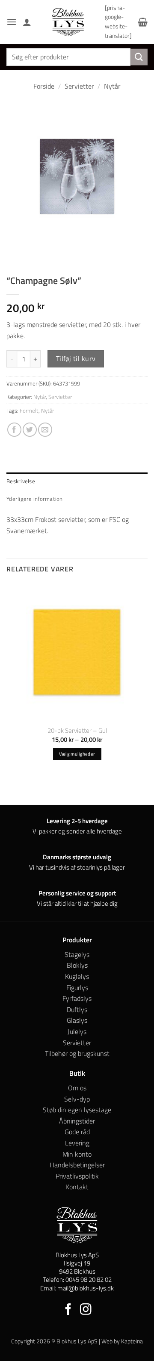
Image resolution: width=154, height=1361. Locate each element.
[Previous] (14, 255)
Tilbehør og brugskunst (77, 1053)
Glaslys (77, 1020)
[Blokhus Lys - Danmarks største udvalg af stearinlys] (68, 22)
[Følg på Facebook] (68, 1310)
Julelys (77, 1031)
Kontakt (77, 1187)
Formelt (29, 410)
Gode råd (77, 1131)
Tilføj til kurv (76, 358)
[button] (11, 21)
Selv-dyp (77, 1099)
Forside (43, 86)
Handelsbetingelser (77, 1165)
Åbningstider (77, 1121)
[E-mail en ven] (45, 430)
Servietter (79, 86)
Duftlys (77, 1009)
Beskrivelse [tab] (20, 481)
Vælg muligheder (77, 753)
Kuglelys (77, 976)
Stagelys (77, 954)
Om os (77, 1088)
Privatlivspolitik (77, 1176)
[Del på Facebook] (14, 430)
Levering (77, 1143)
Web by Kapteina (122, 1341)
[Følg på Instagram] (86, 1310)
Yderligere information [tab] (34, 498)
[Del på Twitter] (30, 430)
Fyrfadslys (77, 998)
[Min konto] (27, 21)
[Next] (38, 255)
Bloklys (77, 965)
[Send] (139, 57)
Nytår (112, 86)
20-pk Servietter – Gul (77, 730)
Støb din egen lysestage (77, 1110)
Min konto (77, 1154)
